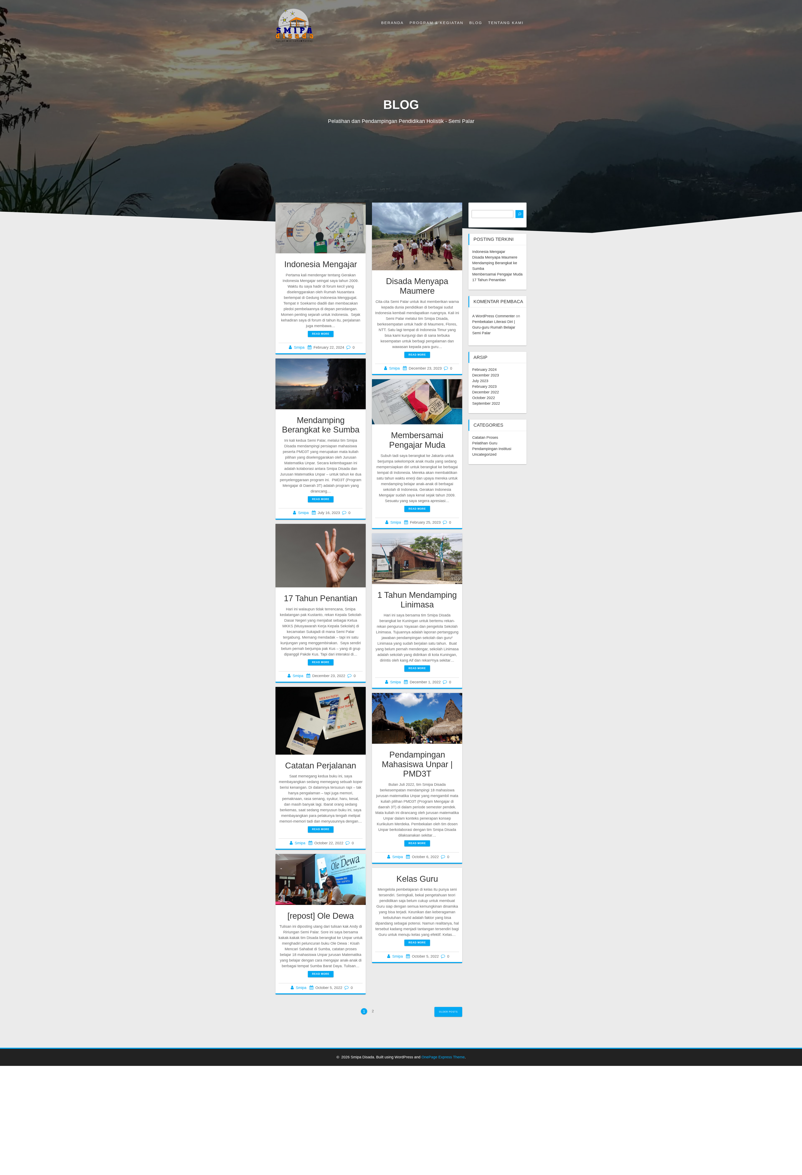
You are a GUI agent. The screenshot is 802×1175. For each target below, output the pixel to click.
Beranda (392, 23)
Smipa (299, 347)
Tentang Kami (506, 23)
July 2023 (480, 381)
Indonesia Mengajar (320, 264)
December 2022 (485, 392)
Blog (475, 23)
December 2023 (485, 375)
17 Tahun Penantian (320, 598)
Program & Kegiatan (436, 23)
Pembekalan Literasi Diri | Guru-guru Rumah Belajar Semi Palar (493, 327)
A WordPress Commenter (493, 316)
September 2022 (486, 403)
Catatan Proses (485, 437)
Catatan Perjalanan (320, 765)
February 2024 (484, 369)
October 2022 (483, 398)
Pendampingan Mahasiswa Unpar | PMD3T (417, 764)
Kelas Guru (417, 878)
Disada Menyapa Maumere (417, 286)
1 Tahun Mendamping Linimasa (417, 599)
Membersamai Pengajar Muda (417, 440)
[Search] (519, 214)
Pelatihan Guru (484, 443)
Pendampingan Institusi (491, 449)
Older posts (448, 1011)
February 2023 (484, 386)
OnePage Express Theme (443, 1057)
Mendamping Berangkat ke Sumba (320, 425)
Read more (320, 333)
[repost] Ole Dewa (320, 915)
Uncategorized (484, 454)
